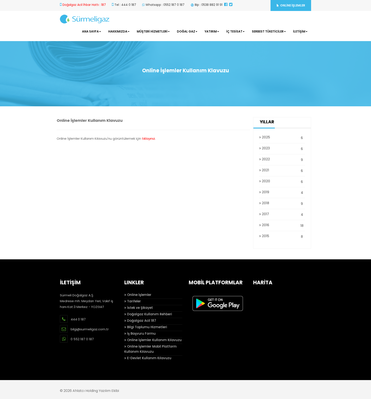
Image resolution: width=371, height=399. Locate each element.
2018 (282, 203)
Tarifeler (133, 301)
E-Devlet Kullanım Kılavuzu (148, 358)
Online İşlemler (138, 294)
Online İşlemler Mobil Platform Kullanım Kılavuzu (150, 349)
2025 (282, 137)
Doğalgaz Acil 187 (141, 320)
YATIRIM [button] (211, 31)
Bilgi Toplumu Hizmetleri (146, 327)
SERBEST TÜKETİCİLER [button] (268, 31)
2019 (282, 192)
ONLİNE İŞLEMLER (292, 5)
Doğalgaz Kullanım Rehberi (149, 314)
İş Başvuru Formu (141, 333)
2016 (282, 225)
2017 (282, 214)
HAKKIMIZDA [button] (117, 31)
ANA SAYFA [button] (90, 31)
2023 (282, 148)
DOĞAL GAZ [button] (186, 31)
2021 (282, 170)
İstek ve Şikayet (139, 307)
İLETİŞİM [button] (299, 31)
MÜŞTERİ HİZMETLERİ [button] (152, 31)
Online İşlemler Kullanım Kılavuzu (154, 340)
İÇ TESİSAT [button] (234, 31)
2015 (282, 236)
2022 (282, 159)
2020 (282, 181)
